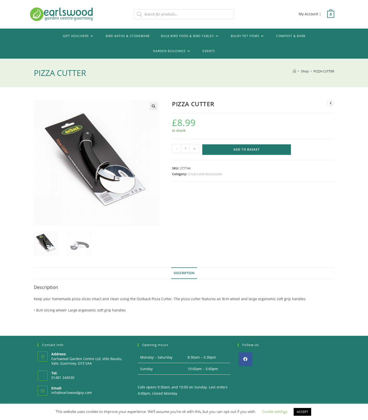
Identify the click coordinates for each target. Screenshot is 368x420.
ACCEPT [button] (302, 411)
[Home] (294, 71)
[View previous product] (330, 103)
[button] (153, 106)
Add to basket (246, 149)
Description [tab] (184, 273)
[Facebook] (245, 359)
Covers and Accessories (205, 174)
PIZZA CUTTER (323, 71)
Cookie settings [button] (274, 411)
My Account (308, 14)
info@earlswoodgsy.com (71, 392)
